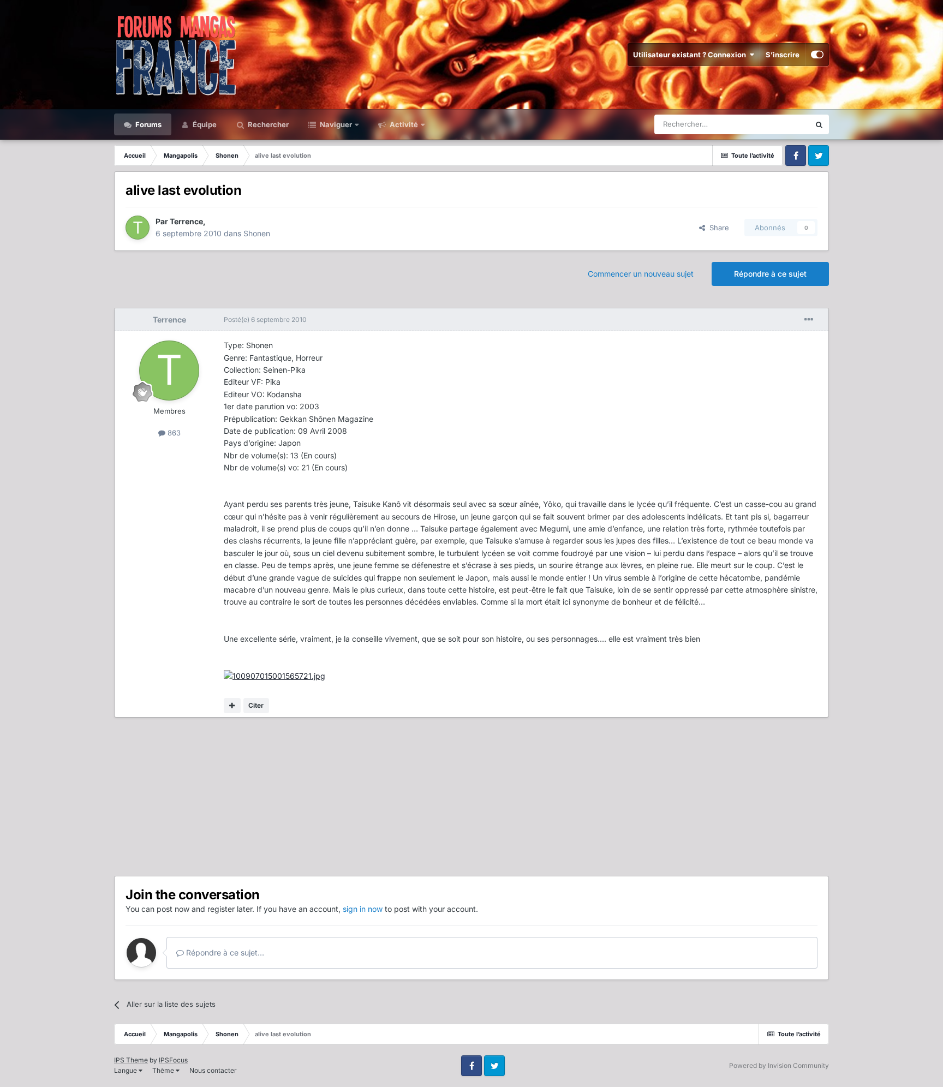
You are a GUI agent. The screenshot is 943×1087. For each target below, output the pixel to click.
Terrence (186, 221)
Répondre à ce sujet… (224, 952)
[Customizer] (817, 54)
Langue (126, 1070)
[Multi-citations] (232, 705)
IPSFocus (173, 1060)
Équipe (204, 124)
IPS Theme (131, 1060)
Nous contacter (213, 1070)
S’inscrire (782, 54)
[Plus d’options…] (809, 319)
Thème (164, 1070)
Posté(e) (265, 319)
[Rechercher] (819, 124)
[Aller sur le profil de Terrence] (138, 228)
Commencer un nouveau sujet (641, 273)
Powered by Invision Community (779, 1065)
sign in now (363, 908)
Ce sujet (782, 124)
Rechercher (267, 124)
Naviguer (335, 124)
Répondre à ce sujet (770, 273)
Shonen (256, 233)
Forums (148, 124)
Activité (403, 124)
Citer (256, 705)
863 (173, 432)
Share (717, 227)
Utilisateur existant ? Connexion (691, 54)
